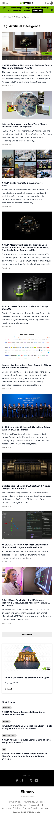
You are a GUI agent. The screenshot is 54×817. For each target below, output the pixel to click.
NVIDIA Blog (6, 17)
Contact (45, 808)
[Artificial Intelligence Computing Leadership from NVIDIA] (26, 3)
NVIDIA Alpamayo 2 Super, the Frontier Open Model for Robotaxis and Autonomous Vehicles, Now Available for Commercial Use (25, 247)
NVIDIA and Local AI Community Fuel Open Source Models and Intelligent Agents (27, 66)
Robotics (6, 721)
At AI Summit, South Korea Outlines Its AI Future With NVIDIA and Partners (26, 428)
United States (27, 796)
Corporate (6, 708)
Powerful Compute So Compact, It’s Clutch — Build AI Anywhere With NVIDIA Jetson (27, 727)
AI (4, 749)
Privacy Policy (14, 801)
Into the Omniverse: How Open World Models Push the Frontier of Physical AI (24, 125)
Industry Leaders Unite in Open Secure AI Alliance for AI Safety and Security (26, 366)
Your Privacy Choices (33, 801)
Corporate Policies (11, 808)
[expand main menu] (3, 3)
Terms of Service (18, 805)
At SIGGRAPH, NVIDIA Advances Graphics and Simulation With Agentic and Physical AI (25, 546)
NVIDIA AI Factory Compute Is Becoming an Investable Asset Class (23, 713)
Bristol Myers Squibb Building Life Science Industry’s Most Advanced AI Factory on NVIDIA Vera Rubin (26, 603)
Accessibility (35, 805)
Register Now (10, 689)
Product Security (31, 808)
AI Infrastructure (9, 735)
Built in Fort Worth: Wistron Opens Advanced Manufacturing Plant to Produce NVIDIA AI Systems (24, 756)
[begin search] (7, 3)
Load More (27, 634)
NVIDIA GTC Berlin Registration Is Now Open (27, 677)
